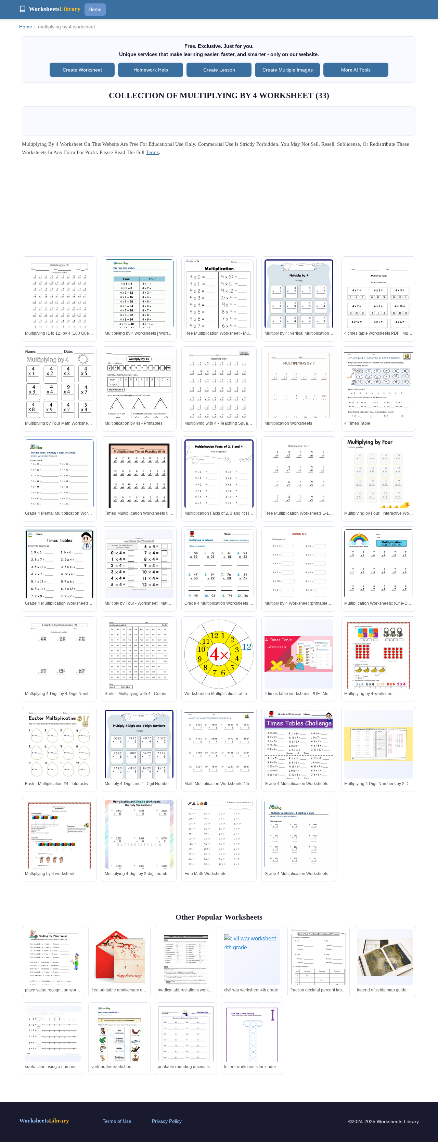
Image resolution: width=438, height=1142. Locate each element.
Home (95, 9)
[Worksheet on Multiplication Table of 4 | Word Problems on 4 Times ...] (218, 654)
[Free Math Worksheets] (218, 845)
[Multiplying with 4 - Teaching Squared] (218, 393)
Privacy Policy (167, 1121)
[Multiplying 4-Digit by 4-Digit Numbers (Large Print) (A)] (59, 663)
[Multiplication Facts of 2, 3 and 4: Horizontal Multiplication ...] (218, 487)
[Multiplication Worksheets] (299, 393)
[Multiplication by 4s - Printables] (139, 393)
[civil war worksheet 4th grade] (252, 956)
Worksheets (44, 1120)
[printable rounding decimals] (186, 1040)
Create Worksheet (82, 70)
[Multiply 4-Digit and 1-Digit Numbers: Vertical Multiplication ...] (139, 758)
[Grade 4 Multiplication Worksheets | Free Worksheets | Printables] (218, 578)
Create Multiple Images (287, 70)
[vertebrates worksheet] (119, 1041)
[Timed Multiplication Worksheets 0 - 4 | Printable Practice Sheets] (139, 484)
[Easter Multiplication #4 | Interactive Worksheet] (59, 754)
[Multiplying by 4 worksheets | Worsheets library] (139, 303)
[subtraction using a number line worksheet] (53, 1033)
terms (152, 152)
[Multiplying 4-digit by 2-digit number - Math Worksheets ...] (139, 844)
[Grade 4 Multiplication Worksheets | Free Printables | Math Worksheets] (59, 579)
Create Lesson (219, 70)
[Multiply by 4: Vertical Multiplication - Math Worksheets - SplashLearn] (299, 307)
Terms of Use (117, 1121)
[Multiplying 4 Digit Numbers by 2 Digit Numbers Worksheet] (378, 744)
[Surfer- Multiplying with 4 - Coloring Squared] (139, 663)
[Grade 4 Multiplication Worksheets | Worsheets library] (299, 844)
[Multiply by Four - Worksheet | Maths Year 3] (139, 564)
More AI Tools (356, 70)
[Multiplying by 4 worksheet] (378, 671)
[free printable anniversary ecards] (119, 957)
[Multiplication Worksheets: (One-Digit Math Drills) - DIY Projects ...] (378, 573)
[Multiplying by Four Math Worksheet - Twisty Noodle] (59, 393)
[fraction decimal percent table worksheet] (319, 965)
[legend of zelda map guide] (385, 957)
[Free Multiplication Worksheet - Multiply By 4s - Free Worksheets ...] (218, 305)
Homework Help (150, 70)
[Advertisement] (219, 208)
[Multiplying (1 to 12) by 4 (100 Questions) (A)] (59, 303)
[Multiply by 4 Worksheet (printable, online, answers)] (299, 584)
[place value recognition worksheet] (53, 965)
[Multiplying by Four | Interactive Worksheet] (378, 484)
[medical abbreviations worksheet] (186, 965)
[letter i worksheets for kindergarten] (252, 1045)
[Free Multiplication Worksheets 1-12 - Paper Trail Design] (299, 483)
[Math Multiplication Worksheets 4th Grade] (218, 754)
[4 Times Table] (378, 393)
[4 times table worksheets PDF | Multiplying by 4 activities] (378, 308)
